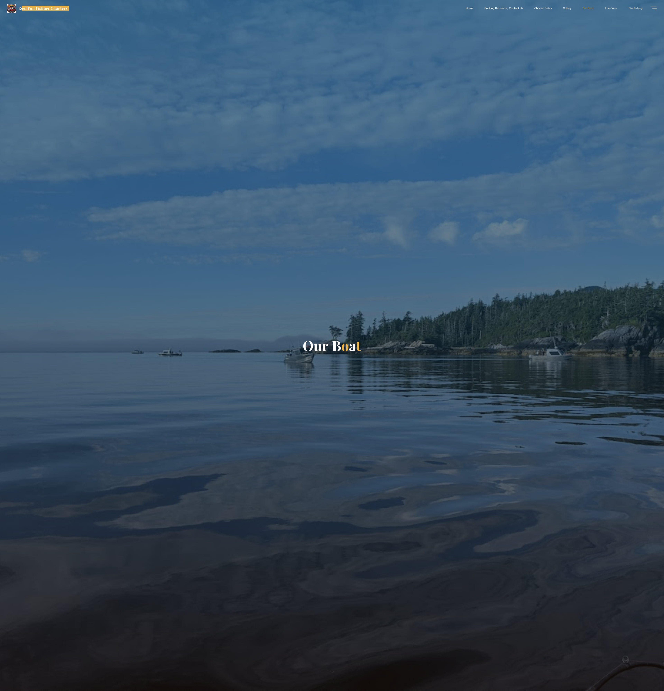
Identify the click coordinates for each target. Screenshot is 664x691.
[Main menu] (654, 8)
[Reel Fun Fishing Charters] (11, 8)
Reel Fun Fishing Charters (43, 8)
